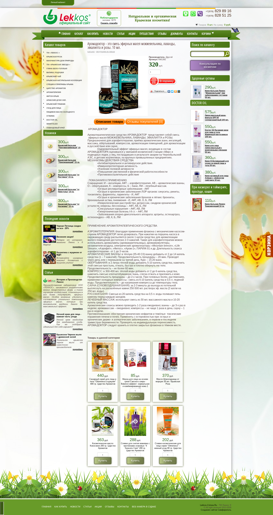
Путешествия (147, 34)
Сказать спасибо (109, 23)
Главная (65, 34)
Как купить (93, 34)
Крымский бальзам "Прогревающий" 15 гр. (69, 161)
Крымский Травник (55, 104)
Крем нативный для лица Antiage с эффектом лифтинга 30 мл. (216, 178)
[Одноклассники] (175, 91)
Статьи (120, 34)
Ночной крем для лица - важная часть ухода (69, 315)
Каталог (79, 34)
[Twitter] (172, 91)
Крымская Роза (54, 57)
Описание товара (109, 121)
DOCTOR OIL (199, 103)
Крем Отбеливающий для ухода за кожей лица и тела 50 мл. (217, 163)
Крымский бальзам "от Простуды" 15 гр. (68, 190)
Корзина (207, 34)
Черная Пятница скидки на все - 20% (69, 227)
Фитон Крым (52, 96)
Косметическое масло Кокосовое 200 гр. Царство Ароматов (103, 445)
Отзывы (162, 34)
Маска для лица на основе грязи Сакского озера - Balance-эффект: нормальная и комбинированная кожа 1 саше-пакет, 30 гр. (135, 384)
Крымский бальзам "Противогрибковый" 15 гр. (69, 147)
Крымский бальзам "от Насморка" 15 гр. (68, 205)
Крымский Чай (53, 76)
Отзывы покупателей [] (145, 121)
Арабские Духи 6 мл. (56, 100)
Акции (132, 34)
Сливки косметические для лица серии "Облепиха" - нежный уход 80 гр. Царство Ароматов (167, 447)
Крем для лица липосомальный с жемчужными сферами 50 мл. (216, 149)
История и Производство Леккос (69, 280)
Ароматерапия (53, 92)
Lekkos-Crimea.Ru (208, 505)
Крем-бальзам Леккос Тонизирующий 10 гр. (215, 205)
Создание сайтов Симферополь (216, 510)
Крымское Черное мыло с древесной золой (69, 335)
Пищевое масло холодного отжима (60, 114)
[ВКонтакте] (169, 91)
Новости (108, 34)
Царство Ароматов (56, 88)
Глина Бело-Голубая (56, 68)
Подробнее (78, 231)
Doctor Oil (52, 120)
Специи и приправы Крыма (59, 84)
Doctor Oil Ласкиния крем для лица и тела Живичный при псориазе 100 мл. (216, 133)
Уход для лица (53, 108)
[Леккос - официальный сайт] (67, 25)
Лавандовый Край (55, 128)
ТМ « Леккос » (53, 53)
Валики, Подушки (55, 72)
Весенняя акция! (65, 237)
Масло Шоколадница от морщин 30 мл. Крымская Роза (168, 381)
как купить (60, 507)
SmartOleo (52, 124)
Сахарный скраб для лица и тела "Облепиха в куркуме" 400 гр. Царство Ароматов (102, 381)
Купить (102, 396)
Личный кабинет (58, 2)
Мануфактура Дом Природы (60, 61)
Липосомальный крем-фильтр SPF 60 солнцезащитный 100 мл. (217, 117)
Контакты (192, 34)
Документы (177, 34)
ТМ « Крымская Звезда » (58, 65)
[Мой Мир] (179, 91)
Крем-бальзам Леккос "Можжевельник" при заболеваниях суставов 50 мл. (216, 94)
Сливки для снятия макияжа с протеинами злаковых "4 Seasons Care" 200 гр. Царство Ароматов (135, 447)
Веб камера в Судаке (144, 507)
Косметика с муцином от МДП (69, 253)
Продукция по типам (105, 52)
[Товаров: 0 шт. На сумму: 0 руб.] (269, 246)
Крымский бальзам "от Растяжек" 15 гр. (68, 176)
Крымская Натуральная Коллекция (64, 80)
